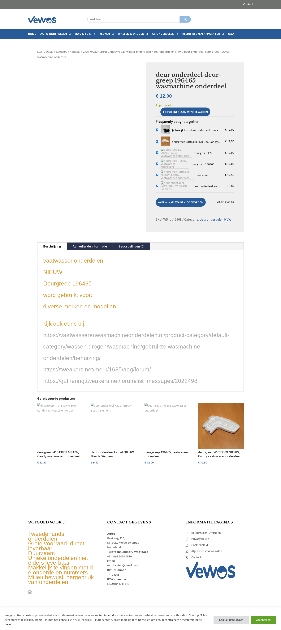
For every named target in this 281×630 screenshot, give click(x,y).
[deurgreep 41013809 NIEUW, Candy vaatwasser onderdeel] (165, 141)
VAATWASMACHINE (95, 51)
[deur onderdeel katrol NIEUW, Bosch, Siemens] (175, 186)
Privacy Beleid (200, 539)
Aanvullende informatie (90, 246)
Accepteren (263, 620)
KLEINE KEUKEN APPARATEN (201, 34)
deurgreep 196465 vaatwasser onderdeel (205, 164)
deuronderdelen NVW (167, 51)
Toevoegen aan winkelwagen (185, 112)
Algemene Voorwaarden (206, 551)
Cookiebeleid (199, 545)
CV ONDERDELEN (163, 34)
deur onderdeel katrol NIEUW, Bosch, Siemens (208, 186)
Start (40, 51)
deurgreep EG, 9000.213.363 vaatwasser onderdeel (208, 153)
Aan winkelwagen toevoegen (180, 202)
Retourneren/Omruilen (206, 533)
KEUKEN (104, 34)
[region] (140, 618)
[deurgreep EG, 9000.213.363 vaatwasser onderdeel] (176, 152)
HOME (32, 34)
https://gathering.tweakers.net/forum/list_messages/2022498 (120, 381)
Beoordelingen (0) (131, 246)
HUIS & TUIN (83, 34)
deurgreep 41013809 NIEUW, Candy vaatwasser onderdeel (195, 142)
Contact (248, 4)
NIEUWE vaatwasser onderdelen (130, 51)
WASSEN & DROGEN (131, 34)
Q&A (231, 34)
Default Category (56, 51)
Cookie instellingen (231, 620)
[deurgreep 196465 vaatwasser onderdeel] (174, 163)
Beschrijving (52, 246)
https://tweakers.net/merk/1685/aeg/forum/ (97, 369)
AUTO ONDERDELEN (53, 34)
